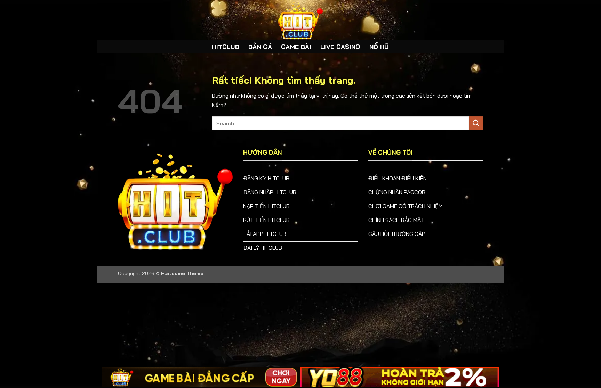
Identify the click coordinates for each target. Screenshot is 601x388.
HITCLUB (225, 46)
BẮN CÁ (260, 46)
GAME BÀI (296, 46)
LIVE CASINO (340, 46)
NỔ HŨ (379, 46)
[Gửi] (476, 123)
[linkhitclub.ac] (300, 20)
